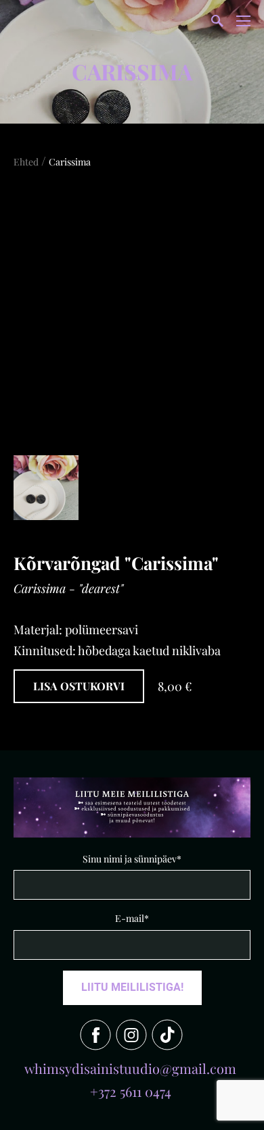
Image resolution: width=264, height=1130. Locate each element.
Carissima (70, 161)
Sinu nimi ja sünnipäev (130, 858)
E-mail (129, 918)
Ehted (26, 161)
